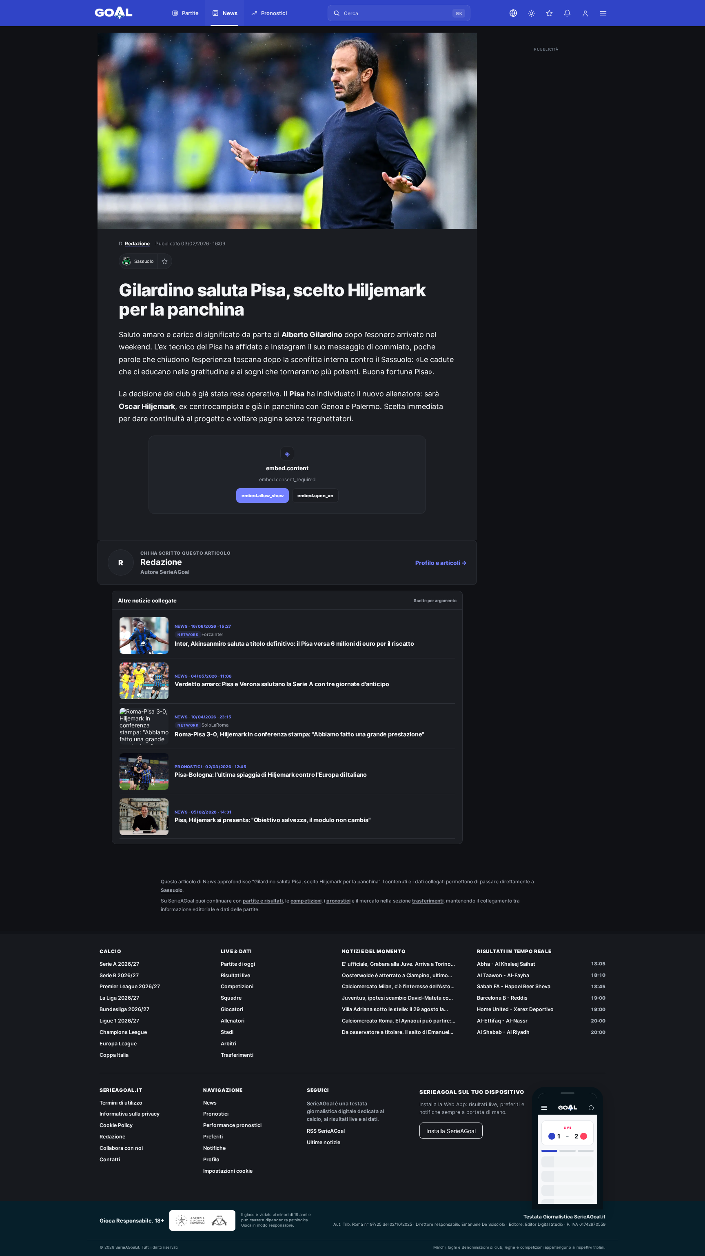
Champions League (123, 1032)
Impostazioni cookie (228, 1171)
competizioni (305, 901)
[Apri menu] (603, 13)
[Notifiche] (567, 13)
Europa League (118, 1043)
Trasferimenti (237, 1055)
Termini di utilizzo (121, 1103)
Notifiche (214, 1148)
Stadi (227, 1032)
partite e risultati (263, 901)
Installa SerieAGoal (451, 1130)
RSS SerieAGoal (326, 1131)
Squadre (231, 998)
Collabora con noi (121, 1148)
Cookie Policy (116, 1125)
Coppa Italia (114, 1055)
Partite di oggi (238, 964)
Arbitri (228, 1043)
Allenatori (232, 1021)
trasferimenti (427, 901)
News (210, 1103)
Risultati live (235, 975)
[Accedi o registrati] (585, 13)
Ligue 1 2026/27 (119, 1021)
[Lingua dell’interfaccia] (513, 13)
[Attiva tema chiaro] (531, 13)
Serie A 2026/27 (119, 964)
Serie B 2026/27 (119, 975)
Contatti (110, 1159)
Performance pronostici (232, 1125)
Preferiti (213, 1137)
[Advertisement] (546, 176)
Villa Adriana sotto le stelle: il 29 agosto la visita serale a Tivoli (393, 1009)
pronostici (338, 901)
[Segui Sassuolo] (164, 261)
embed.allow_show (263, 495)
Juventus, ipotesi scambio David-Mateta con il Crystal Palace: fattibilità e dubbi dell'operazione (399, 998)
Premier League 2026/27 (130, 986)
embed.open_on (315, 495)
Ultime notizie (323, 1142)
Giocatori (232, 1009)
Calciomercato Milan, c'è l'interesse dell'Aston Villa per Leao (398, 986)
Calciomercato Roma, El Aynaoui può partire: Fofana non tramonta (396, 1021)
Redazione (137, 243)
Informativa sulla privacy (130, 1114)
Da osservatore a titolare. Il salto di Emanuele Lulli (397, 1032)
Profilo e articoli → (441, 562)
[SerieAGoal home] (122, 13)
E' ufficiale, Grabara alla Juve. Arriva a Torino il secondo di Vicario (398, 964)
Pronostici (215, 1114)
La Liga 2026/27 (119, 998)
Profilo (211, 1159)
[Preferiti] (549, 13)
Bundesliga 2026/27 (124, 1009)
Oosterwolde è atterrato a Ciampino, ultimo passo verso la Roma (395, 975)
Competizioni (237, 986)
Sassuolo (171, 890)
